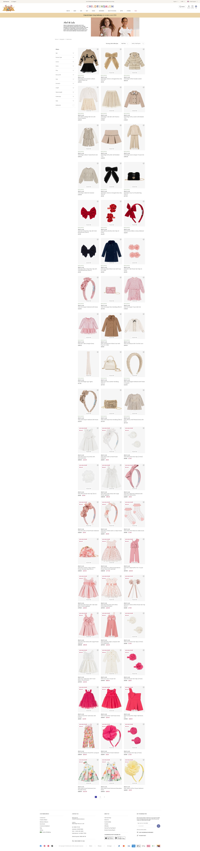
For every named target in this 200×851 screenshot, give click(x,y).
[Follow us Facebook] (41, 846)
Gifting (41, 830)
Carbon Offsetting (45, 832)
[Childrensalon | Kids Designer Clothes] (8, 8)
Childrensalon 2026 (69, 846)
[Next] (104, 797)
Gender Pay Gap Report (110, 828)
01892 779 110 (77, 827)
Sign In (14, 1)
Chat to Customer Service (78, 818)
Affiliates (106, 826)
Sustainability (107, 822)
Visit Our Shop (107, 817)
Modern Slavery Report (109, 830)
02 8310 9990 (80, 829)
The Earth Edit (142, 835)
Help (41, 828)
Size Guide (42, 824)
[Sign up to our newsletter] (158, 826)
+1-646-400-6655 (78, 831)
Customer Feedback (45, 826)
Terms (90, 846)
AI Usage (109, 846)
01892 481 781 (83, 836)
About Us (106, 819)
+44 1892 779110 (82, 833)
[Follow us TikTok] (52, 846)
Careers (106, 824)
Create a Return (43, 819)
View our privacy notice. (141, 829)
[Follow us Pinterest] (48, 846)
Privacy (99, 846)
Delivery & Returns (44, 822)
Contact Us (42, 817)
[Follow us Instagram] (44, 846)
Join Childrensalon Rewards (146, 832)
